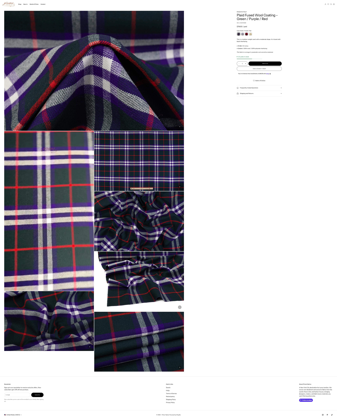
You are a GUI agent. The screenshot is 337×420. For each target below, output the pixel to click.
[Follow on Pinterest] (327, 415)
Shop (19, 4)
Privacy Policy (170, 402)
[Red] (246, 34)
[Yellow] (250, 34)
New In (25, 4)
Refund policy (170, 397)
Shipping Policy (171, 399)
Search (168, 388)
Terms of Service (171, 394)
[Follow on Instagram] (323, 415)
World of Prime (34, 4)
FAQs (168, 391)
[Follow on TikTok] (332, 415)
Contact (43, 4)
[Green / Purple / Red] (238, 34)
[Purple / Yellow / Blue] (242, 34)
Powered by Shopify (175, 415)
